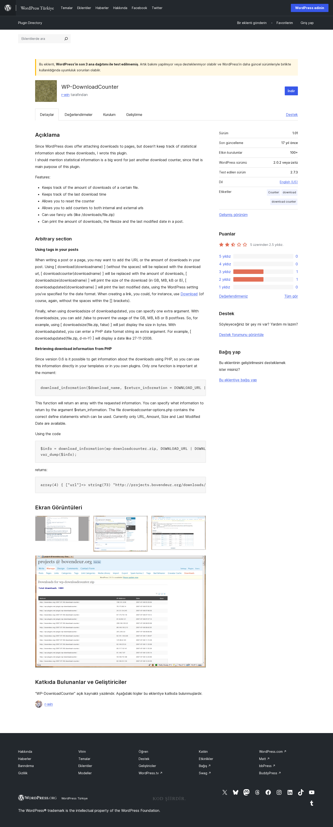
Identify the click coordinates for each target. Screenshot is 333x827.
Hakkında (25, 751)
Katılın (203, 751)
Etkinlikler (206, 759)
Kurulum (109, 114)
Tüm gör (291, 296)
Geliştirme (134, 114)
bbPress (267, 766)
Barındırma (26, 766)
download (289, 192)
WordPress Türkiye (74, 798)
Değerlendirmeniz (233, 296)
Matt (264, 759)
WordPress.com (273, 751)
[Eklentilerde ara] (66, 38)
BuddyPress (270, 773)
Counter (273, 192)
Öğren (143, 751)
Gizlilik (23, 773)
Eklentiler (85, 766)
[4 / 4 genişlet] (200, 561)
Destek (292, 114)
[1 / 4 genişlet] (83, 521)
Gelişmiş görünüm (233, 214)
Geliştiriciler (147, 766)
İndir (291, 91)
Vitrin (82, 751)
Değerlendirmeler (78, 114)
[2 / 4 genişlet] (141, 521)
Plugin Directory (30, 23)
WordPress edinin (309, 8)
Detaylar (47, 114)
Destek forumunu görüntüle (241, 334)
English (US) (289, 182)
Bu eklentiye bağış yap (238, 380)
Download (189, 294)
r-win (65, 94)
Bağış (205, 766)
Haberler (24, 759)
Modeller (85, 773)
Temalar (84, 759)
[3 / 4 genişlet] (200, 521)
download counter (284, 201)
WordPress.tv (151, 773)
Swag (205, 773)
